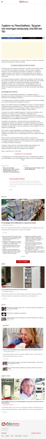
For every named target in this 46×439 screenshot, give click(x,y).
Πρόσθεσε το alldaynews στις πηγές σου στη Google (24, 65)
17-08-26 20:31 (16, 291)
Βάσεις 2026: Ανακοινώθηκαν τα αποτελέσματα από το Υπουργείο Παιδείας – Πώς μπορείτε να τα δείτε (35, 252)
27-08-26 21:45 (16, 404)
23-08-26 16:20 (11, 370)
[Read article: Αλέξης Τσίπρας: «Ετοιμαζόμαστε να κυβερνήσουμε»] (3, 314)
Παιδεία (13, 34)
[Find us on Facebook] (31, 436)
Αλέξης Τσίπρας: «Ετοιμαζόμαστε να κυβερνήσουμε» (17, 313)
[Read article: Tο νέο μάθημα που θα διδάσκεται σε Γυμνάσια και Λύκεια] (23, 210)
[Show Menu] (2, 2)
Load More (23, 256)
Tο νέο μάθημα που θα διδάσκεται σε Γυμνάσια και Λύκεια (18, 223)
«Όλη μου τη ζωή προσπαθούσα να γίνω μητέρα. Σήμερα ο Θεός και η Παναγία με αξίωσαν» (23, 349)
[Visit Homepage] (23, 2)
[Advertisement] (23, 13)
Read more (5, 232)
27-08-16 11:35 (4, 34)
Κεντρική (9, 34)
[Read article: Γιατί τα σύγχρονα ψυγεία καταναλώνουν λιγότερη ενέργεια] (23, 277)
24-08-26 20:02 (17, 351)
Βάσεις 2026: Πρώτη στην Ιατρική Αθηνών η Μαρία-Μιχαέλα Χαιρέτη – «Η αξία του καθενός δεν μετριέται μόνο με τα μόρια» (34, 248)
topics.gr (6, 430)
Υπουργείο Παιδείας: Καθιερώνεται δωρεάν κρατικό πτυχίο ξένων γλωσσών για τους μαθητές (11, 246)
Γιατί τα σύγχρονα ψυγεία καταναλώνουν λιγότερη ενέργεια (14, 289)
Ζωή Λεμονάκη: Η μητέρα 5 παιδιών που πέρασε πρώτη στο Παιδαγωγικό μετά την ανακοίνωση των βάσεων (33, 244)
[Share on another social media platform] (44, 38)
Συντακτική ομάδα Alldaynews (17, 178)
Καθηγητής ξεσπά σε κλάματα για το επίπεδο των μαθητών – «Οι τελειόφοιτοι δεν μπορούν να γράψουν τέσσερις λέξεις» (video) (12, 242)
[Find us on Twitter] (33, 436)
